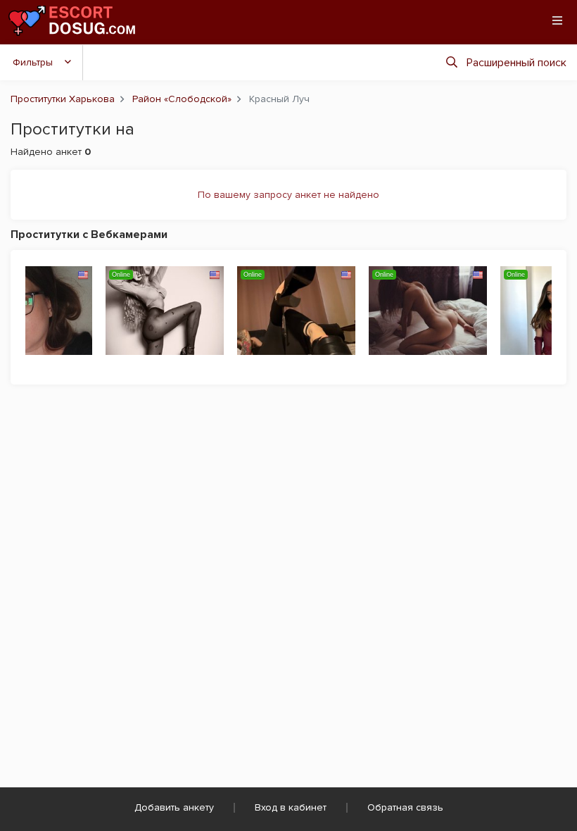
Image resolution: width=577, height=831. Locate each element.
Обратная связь (405, 807)
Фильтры (33, 62)
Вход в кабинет (290, 807)
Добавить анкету (174, 807)
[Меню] (557, 20)
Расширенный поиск (516, 63)
